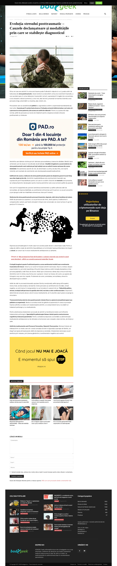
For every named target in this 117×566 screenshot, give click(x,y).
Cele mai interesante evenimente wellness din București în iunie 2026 (95, 126)
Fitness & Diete (31, 14)
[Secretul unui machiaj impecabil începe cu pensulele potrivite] (82, 173)
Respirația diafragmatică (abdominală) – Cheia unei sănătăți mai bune (19, 423)
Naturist (54, 14)
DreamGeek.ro (82, 531)
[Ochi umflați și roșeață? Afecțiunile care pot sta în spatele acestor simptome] (41, 392)
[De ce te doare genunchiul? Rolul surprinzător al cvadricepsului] (63, 413)
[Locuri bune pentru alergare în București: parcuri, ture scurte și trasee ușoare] (82, 136)
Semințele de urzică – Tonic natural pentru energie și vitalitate (96, 95)
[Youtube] (84, 551)
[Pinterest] (20, 40)
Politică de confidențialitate (95, 564)
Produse (86, 14)
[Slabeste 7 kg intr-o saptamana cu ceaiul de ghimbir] (14, 503)
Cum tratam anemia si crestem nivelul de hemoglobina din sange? (63, 526)
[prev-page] (11, 429)
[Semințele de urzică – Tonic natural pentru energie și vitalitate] (82, 95)
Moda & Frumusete (66, 14)
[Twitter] (16, 40)
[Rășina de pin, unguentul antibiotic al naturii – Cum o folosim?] (82, 106)
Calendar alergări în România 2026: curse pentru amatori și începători (97, 154)
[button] (105, 14)
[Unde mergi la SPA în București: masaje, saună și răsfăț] (82, 146)
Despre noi (73, 564)
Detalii (92, 3)
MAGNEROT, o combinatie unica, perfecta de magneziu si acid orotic (63, 497)
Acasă (11, 19)
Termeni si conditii (82, 564)
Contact (105, 564)
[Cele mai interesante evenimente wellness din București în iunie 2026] (20, 392)
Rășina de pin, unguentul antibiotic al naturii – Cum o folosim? (96, 105)
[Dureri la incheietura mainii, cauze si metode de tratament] (14, 529)
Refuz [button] (85, 3)
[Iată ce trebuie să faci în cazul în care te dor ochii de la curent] (48, 507)
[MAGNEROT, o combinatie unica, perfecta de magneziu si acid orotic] (48, 497)
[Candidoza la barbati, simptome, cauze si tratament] (14, 512)
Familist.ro (81, 533)
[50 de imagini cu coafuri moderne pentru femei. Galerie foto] (48, 516)
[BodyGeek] (58, 6)
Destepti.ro (81, 529)
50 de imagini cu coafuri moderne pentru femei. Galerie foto (63, 515)
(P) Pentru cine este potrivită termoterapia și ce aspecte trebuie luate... (97, 116)
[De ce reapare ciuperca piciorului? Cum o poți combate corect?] (41, 413)
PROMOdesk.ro (82, 524)
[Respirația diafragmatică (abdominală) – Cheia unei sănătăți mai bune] (20, 413)
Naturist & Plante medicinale (95, 98)
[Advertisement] (91, 48)
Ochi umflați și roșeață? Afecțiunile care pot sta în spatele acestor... (96, 182)
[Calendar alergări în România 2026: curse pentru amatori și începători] (82, 155)
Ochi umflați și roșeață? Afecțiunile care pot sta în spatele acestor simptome (41, 402)
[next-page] (14, 429)
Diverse (78, 14)
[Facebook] (11, 40)
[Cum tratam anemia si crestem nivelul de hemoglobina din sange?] (48, 527)
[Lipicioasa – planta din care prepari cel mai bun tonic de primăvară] (82, 165)
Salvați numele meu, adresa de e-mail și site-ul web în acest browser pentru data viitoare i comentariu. (42, 472)
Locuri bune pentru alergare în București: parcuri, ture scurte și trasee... (97, 136)
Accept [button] (99, 3)
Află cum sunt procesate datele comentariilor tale (56, 480)
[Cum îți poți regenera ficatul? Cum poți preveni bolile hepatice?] (63, 392)
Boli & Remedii (44, 14)
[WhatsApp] (24, 40)
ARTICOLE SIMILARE (16, 381)
